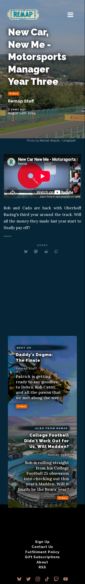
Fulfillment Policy (42, 552)
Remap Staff (21, 100)
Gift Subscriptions (42, 557)
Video (13, 94)
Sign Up (42, 542)
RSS (42, 567)
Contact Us (42, 547)
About (42, 562)
